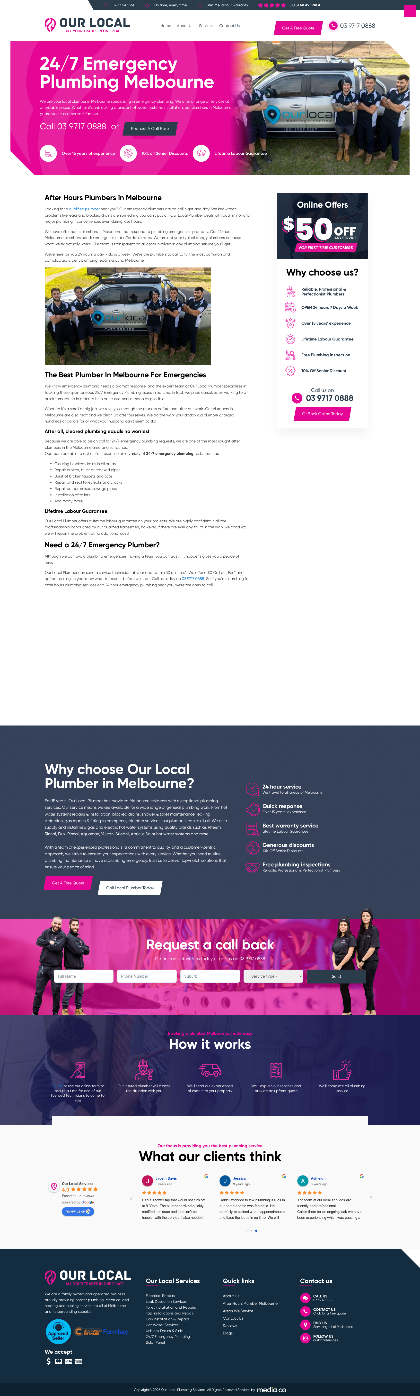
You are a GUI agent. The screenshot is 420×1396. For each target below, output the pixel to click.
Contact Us (229, 25)
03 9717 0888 (81, 126)
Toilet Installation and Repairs (171, 1307)
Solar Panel (155, 1342)
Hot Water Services (162, 1325)
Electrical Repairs (160, 1296)
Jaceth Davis (166, 1178)
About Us (185, 25)
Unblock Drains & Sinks (164, 1331)
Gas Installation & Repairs (168, 1319)
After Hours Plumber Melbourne (250, 1303)
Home (165, 25)
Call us (57, 1086)
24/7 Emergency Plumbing (168, 1336)
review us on (75, 1211)
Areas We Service (238, 1311)
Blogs (228, 1333)
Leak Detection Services (166, 1301)
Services (206, 25)
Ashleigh (318, 1178)
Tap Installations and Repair (169, 1313)
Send (336, 976)
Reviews (230, 1325)
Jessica (239, 1178)
